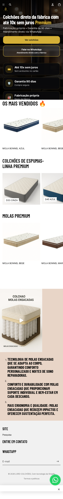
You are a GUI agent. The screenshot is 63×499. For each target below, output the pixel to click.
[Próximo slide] (57, 129)
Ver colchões (31, 40)
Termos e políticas (31, 478)
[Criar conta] (58, 461)
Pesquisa (6, 434)
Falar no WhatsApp (31, 51)
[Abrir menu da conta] (52, 4)
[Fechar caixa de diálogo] (59, 489)
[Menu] (3, 4)
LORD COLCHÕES (23, 474)
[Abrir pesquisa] (10, 4)
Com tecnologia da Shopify (43, 474)
